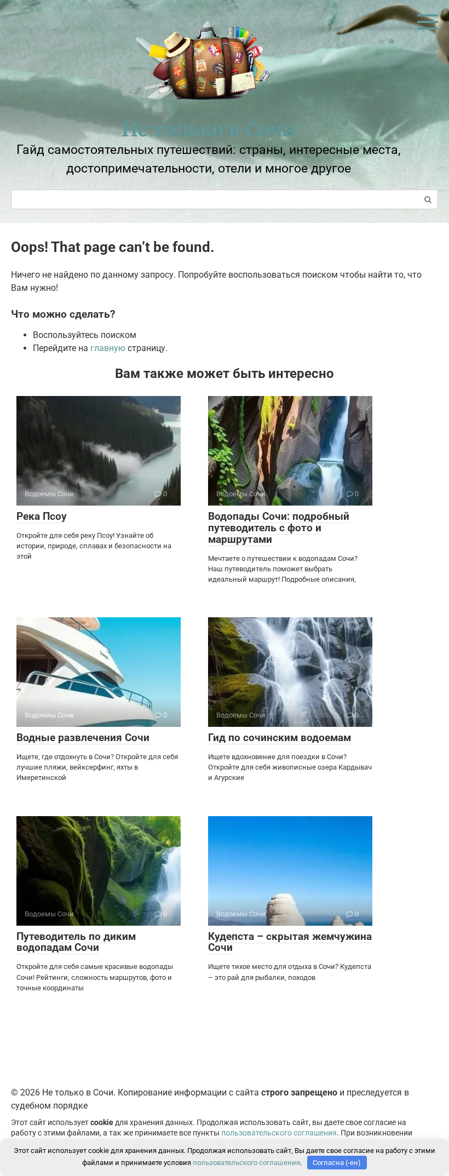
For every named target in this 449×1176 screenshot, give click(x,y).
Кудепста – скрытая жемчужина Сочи (290, 942)
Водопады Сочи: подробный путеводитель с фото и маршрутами (278, 528)
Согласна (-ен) (337, 1162)
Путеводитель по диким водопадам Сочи (76, 942)
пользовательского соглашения (279, 1133)
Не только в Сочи (209, 129)
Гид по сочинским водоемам (279, 737)
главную (107, 348)
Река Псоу (41, 516)
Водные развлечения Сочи (82, 737)
